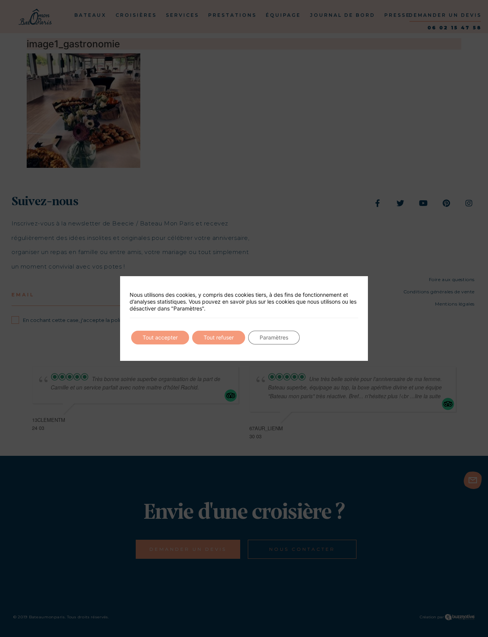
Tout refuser (219, 337)
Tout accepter (160, 337)
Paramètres (274, 337)
